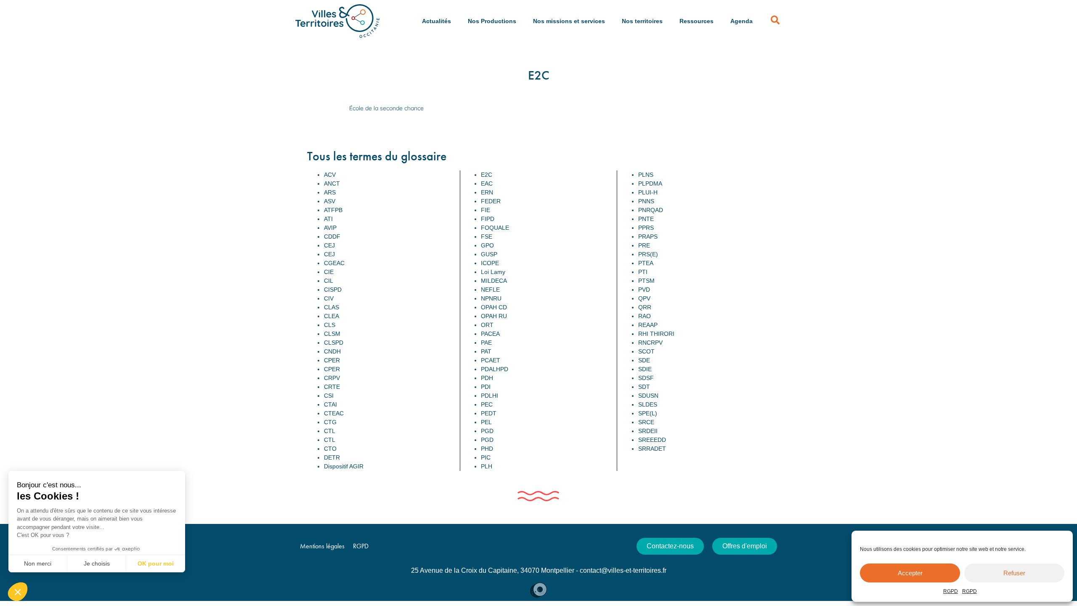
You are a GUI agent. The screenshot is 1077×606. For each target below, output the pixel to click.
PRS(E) (648, 254)
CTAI (330, 404)
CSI (329, 395)
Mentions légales (322, 546)
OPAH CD (494, 307)
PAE (486, 342)
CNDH (332, 351)
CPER (332, 360)
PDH (487, 378)
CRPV (332, 378)
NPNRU (491, 298)
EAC (487, 183)
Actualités (436, 21)
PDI (486, 386)
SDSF (646, 378)
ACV (330, 174)
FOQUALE (495, 227)
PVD (644, 289)
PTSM (646, 280)
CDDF (332, 236)
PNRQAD (650, 210)
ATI (328, 218)
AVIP (330, 227)
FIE (485, 210)
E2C (486, 174)
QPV (644, 298)
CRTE (332, 386)
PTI (642, 271)
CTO (330, 448)
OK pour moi (156, 563)
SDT (644, 386)
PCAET (490, 360)
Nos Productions (492, 21)
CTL (329, 431)
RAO (644, 316)
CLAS (331, 307)
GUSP (489, 254)
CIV (329, 298)
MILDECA (494, 280)
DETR (332, 457)
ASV (329, 201)
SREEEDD (652, 439)
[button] (18, 592)
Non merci (37, 563)
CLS (329, 325)
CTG (330, 422)
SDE (644, 360)
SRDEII (648, 431)
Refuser (1014, 573)
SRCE (646, 422)
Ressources (696, 21)
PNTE (646, 218)
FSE (486, 236)
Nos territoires (642, 21)
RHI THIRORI (656, 333)
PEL (486, 422)
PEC (487, 404)
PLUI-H (648, 192)
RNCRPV (650, 342)
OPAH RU (494, 316)
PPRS (646, 227)
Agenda (741, 21)
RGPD (950, 591)
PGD (487, 431)
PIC (486, 457)
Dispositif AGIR (343, 466)
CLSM (332, 333)
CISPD (333, 289)
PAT (486, 351)
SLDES (647, 404)
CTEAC (334, 413)
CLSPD (333, 342)
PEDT (488, 413)
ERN (487, 192)
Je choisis (97, 563)
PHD (487, 448)
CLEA (331, 316)
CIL (328, 280)
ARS (330, 192)
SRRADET (652, 448)
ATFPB (333, 210)
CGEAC (334, 263)
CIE (329, 271)
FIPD (487, 218)
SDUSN (648, 395)
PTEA (645, 263)
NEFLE (490, 289)
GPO (487, 245)
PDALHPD (494, 369)
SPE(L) (647, 413)
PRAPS (648, 236)
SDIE (645, 369)
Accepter (910, 573)
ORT (487, 325)
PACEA (490, 333)
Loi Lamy (493, 271)
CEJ (329, 245)
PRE (644, 245)
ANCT (332, 183)
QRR (644, 307)
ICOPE (490, 263)
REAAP (648, 325)
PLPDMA (650, 183)
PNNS (646, 201)
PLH (486, 466)
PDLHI (489, 395)
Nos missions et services (569, 21)
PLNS (645, 174)
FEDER (491, 201)
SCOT (646, 351)
